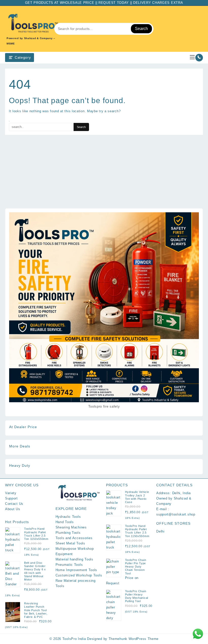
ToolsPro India (74, 639)
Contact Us (14, 504)
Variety (10, 493)
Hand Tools (65, 522)
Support (11, 498)
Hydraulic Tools (68, 517)
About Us (12, 509)
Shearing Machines (71, 527)
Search (141, 28)
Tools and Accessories (74, 538)
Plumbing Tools (68, 533)
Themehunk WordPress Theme (134, 639)
